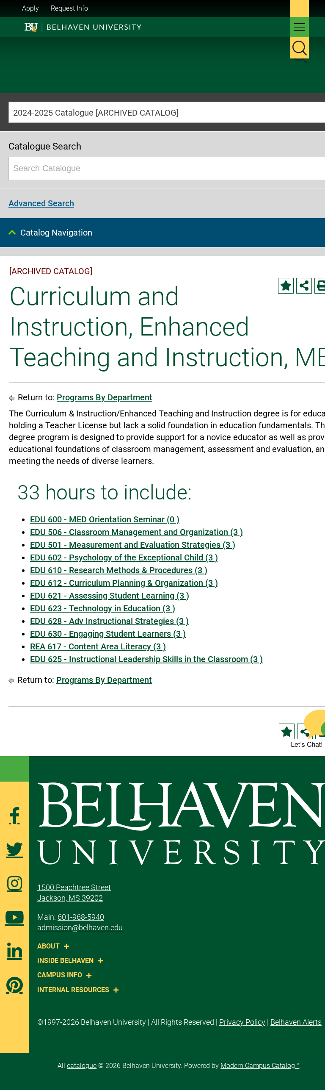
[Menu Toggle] (299, 27)
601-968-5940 (81, 916)
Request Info (69, 8)
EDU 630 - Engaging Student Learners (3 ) (108, 634)
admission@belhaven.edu (80, 927)
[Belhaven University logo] (78, 27)
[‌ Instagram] (14, 883)
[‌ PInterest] (14, 985)
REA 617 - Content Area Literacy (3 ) (98, 646)
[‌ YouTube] (14, 917)
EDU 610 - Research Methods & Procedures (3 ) (118, 570)
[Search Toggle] (299, 47)
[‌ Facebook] (14, 815)
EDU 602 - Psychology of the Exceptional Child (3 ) (124, 557)
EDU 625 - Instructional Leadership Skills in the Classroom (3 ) (146, 659)
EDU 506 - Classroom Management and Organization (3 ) (136, 532)
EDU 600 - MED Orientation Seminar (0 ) (104, 519)
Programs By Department (104, 397)
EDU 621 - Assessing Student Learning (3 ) (109, 596)
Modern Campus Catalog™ (259, 1066)
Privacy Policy (242, 1022)
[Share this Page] (304, 286)
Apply (30, 8)
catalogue (81, 1066)
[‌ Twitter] (14, 849)
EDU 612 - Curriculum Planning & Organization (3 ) (124, 583)
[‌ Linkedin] (14, 951)
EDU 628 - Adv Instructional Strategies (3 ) (109, 621)
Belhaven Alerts (296, 1022)
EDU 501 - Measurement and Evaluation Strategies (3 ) (132, 545)
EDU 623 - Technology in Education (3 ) (102, 608)
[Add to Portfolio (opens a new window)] (286, 286)
